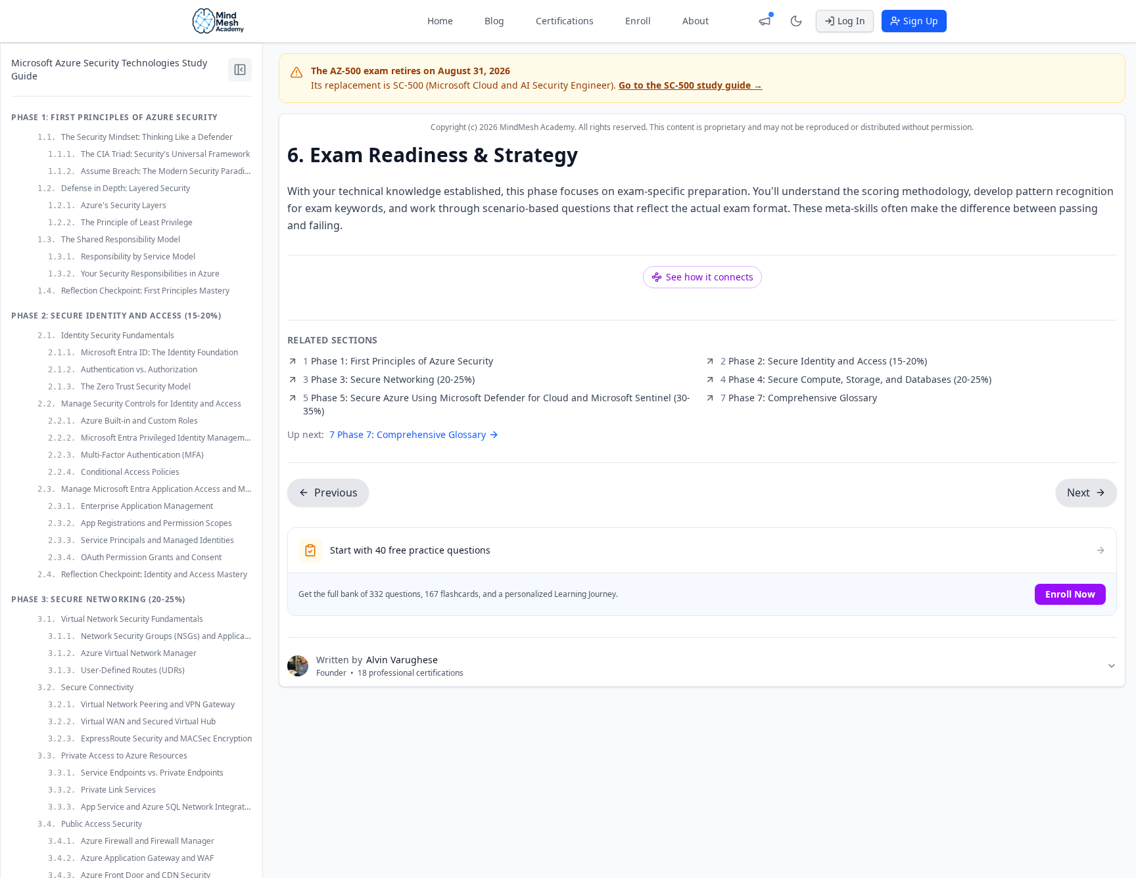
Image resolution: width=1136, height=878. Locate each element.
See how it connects (709, 277)
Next (1078, 492)
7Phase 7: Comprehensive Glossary (407, 434)
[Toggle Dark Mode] (796, 21)
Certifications (565, 20)
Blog (494, 20)
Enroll (638, 20)
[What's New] (764, 21)
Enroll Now (1070, 594)
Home (440, 20)
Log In (851, 20)
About (695, 20)
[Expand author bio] (1111, 666)
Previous (336, 492)
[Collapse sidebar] (240, 69)
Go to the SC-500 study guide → (691, 85)
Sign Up (920, 20)
